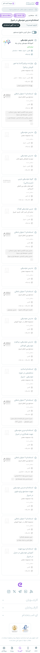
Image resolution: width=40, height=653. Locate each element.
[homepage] (20, 585)
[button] (32, 15)
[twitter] (14, 591)
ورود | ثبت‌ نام (7, 3)
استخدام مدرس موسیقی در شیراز (24, 20)
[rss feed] (31, 591)
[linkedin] (25, 591)
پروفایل (4, 651)
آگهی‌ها (20, 651)
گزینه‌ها (28, 651)
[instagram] (9, 591)
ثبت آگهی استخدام (10, 25)
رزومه (12, 651)
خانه (36, 651)
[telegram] (20, 591)
